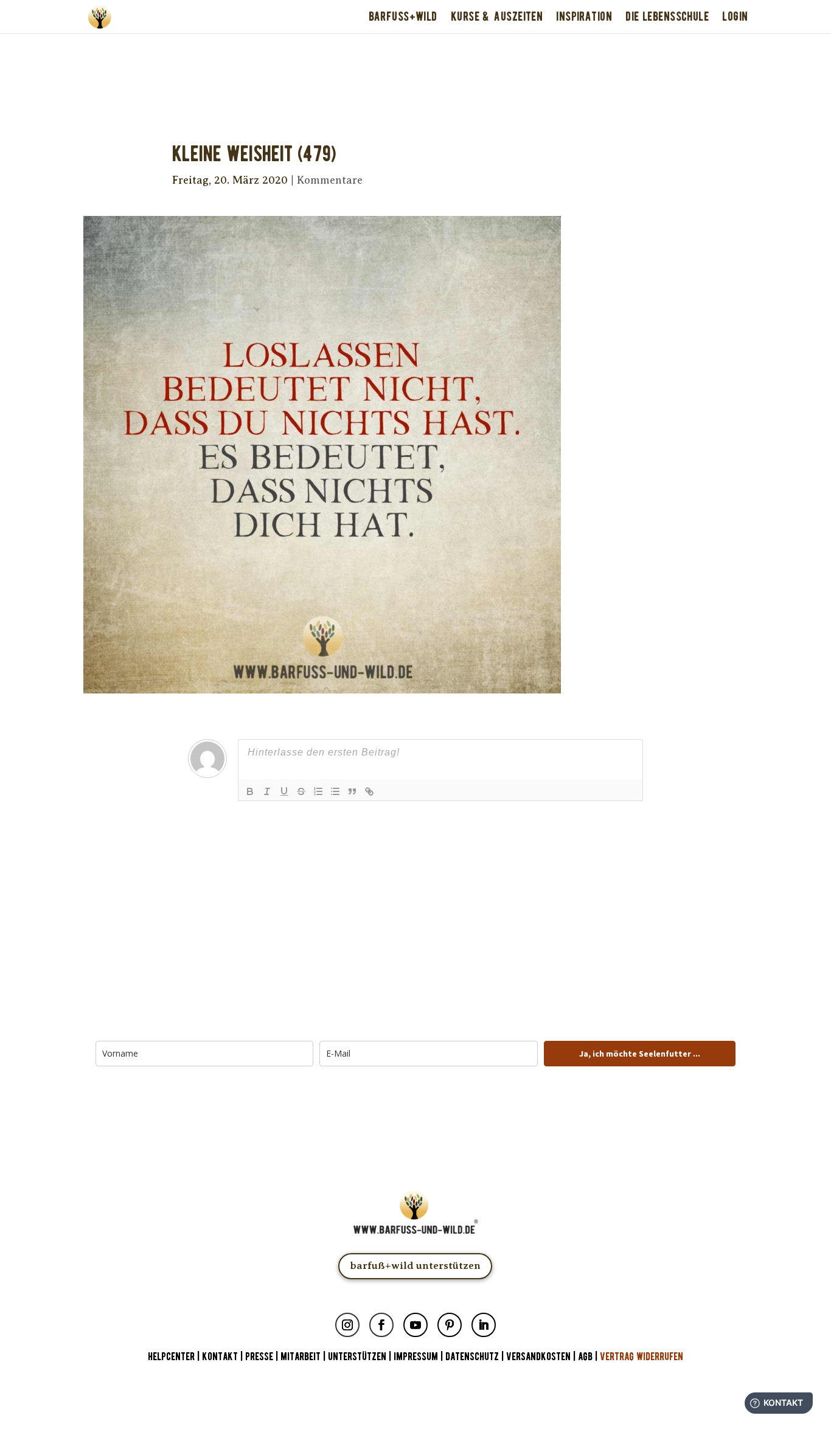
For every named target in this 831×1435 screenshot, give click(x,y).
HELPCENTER (171, 1357)
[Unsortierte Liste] (335, 791)
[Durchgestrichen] (301, 791)
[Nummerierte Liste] (318, 791)
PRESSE (259, 1357)
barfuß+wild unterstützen (415, 1265)
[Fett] (250, 791)
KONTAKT (221, 1357)
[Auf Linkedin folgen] (483, 1325)
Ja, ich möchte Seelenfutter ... (639, 1053)
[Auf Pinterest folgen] (449, 1325)
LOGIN (735, 16)
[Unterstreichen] (284, 791)
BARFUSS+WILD (403, 16)
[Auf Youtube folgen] (415, 1325)
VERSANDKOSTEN (538, 1357)
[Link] (369, 791)
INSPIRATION (584, 16)
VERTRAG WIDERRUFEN (641, 1357)
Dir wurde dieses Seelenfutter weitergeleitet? (415, 50)
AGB (585, 1357)
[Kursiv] (267, 791)
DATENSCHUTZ (472, 1357)
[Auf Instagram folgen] (347, 1325)
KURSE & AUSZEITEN (497, 16)
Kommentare (330, 180)
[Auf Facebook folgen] (381, 1325)
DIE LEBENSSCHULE (667, 16)
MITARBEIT (300, 1357)
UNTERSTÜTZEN (357, 1357)
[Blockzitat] (352, 791)
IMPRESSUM (416, 1357)
